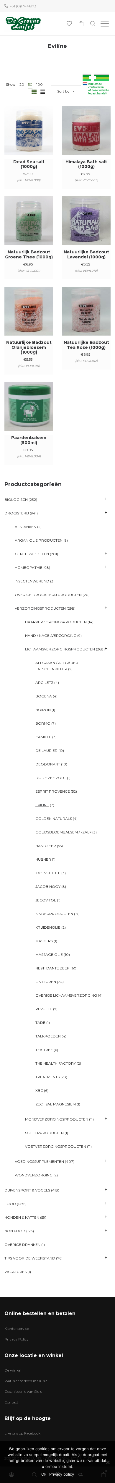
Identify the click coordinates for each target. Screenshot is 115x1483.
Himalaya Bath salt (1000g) (86, 164)
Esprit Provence (52, 791)
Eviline (42, 805)
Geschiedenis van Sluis (23, 1391)
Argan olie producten (39, 540)
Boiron (43, 709)
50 (30, 84)
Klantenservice (16, 1328)
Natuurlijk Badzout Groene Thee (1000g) (29, 254)
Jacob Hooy (47, 886)
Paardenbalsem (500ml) (28, 440)
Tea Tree (44, 1050)
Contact (11, 1402)
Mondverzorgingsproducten (56, 1119)
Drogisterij (16, 513)
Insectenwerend (32, 581)
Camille (43, 737)
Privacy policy (61, 1474)
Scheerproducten (44, 1133)
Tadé (40, 1022)
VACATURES (15, 1272)
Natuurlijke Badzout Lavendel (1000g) (86, 254)
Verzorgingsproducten (40, 608)
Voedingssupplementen (39, 1161)
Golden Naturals (53, 818)
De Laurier (46, 750)
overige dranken (22, 1244)
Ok (43, 1474)
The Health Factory (55, 1063)
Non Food (14, 1231)
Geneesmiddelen (32, 554)
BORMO (42, 723)
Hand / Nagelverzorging (50, 635)
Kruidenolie (47, 927)
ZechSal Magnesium (55, 1104)
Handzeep (45, 846)
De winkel (12, 1370)
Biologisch (16, 499)
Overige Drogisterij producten (48, 594)
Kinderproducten (54, 914)
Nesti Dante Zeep (52, 968)
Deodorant (47, 764)
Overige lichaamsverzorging (66, 995)
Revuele (43, 1009)
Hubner (43, 859)
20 (21, 84)
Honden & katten (21, 1217)
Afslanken (25, 526)
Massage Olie (49, 954)
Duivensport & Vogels (27, 1190)
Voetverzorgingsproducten (55, 1146)
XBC (39, 1090)
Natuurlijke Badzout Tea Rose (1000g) (86, 345)
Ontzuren (45, 982)
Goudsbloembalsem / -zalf (63, 832)
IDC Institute (47, 873)
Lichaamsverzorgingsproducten (60, 649)
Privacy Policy (16, 1339)
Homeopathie (28, 567)
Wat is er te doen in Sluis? (25, 1381)
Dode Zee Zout (50, 778)
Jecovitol (45, 900)
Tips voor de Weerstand (29, 1258)
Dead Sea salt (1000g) (29, 164)
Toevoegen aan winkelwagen (29, 138)
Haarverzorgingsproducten (56, 622)
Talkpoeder (48, 1036)
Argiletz (44, 682)
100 (39, 84)
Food (10, 1204)
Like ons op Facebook (22, 1433)
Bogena (43, 696)
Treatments (47, 1077)
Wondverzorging (33, 1175)
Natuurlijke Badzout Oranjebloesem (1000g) (29, 347)
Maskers (44, 941)
